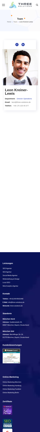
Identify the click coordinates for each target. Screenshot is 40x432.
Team (15, 22)
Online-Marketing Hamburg (12, 385)
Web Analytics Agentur (10, 286)
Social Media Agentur (10, 275)
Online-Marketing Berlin (11, 392)
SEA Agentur (7, 272)
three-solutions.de (16, 306)
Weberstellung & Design (11, 279)
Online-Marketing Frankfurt (12, 389)
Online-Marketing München (12, 382)
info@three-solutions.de (16, 302)
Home (9, 22)
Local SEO (6, 282)
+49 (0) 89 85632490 (16, 299)
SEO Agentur (7, 268)
